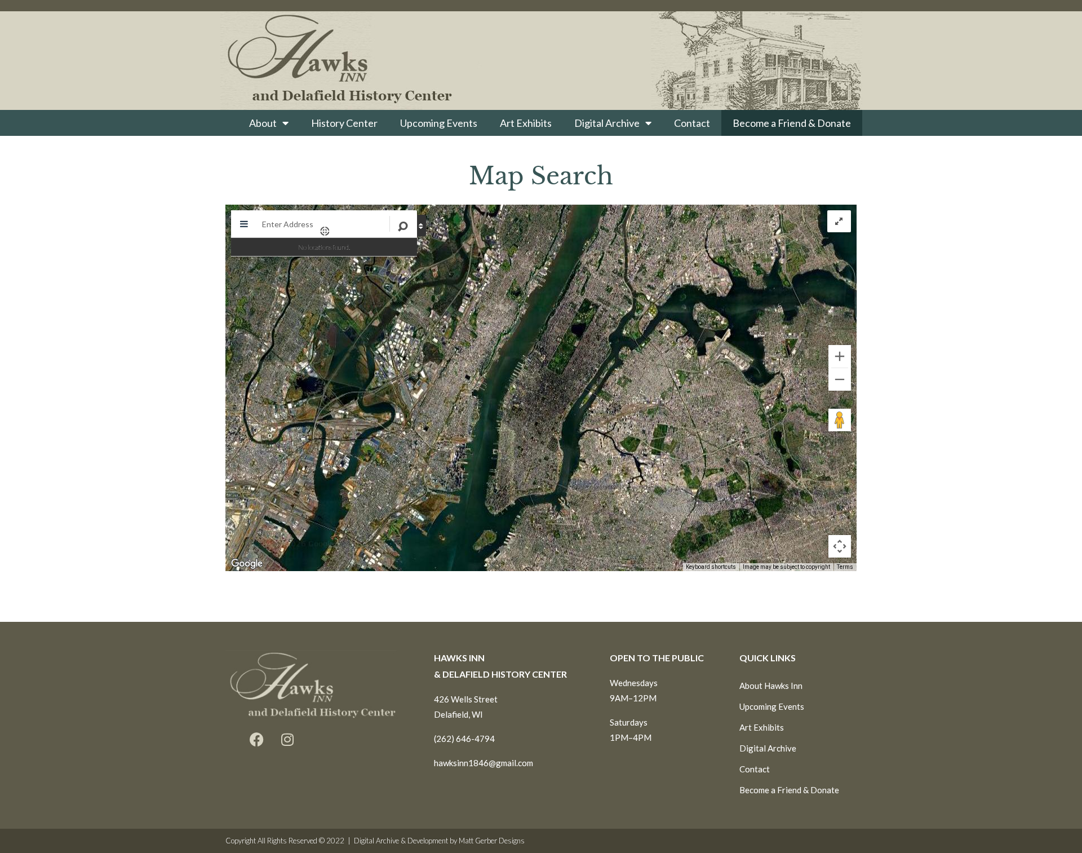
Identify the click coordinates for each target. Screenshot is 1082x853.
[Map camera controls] (839, 546)
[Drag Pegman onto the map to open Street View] (839, 420)
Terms (845, 567)
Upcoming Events (438, 123)
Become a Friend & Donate (792, 123)
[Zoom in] (839, 356)
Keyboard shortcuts (711, 567)
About (263, 123)
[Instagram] (287, 740)
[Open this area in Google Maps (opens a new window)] (246, 563)
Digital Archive (607, 123)
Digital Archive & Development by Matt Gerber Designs (439, 840)
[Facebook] (256, 740)
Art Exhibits (526, 123)
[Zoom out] (839, 379)
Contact (692, 123)
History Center (344, 123)
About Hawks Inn (770, 685)
